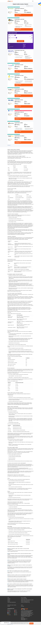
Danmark (9, 611)
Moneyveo (11, 11)
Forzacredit (22, 606)
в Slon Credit (18, 60)
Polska (16, 611)
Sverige (16, 613)
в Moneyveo (18, 15)
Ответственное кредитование (12, 602)
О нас (8, 597)
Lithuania (9, 614)
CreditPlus (11, 92)
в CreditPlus (18, 96)
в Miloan (18, 131)
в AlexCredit (18, 29)
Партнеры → (9, 145)
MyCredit (11, 113)
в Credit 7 (18, 71)
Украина (16, 614)
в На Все (18, 106)
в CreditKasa (18, 142)
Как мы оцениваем (23, 597)
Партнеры (9, 598)
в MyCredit (18, 118)
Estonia (9, 612)
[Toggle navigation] (32, 1)
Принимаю (31, 623)
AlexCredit (11, 22)
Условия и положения (24, 598)
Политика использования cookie (25, 602)
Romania (16, 612)
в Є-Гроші (18, 85)
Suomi (9, 613)
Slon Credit (11, 53)
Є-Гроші (11, 78)
